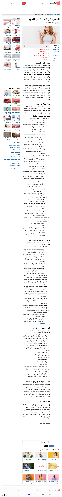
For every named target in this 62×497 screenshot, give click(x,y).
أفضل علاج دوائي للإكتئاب (14, 168)
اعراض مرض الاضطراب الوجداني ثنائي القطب (12, 160)
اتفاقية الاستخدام (36, 490)
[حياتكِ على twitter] (6, 495)
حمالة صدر (26, 393)
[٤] (38, 113)
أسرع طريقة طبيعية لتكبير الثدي (56, 60)
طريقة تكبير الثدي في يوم (56, 48)
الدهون (26, 65)
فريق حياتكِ (20, 490)
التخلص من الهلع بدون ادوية (14, 150)
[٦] (29, 340)
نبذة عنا (27, 490)
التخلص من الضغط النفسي (14, 166)
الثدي (44, 108)
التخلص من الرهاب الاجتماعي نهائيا (12, 157)
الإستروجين (38, 352)
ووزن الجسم (38, 107)
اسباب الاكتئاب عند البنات (15, 147)
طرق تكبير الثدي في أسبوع (55, 52)
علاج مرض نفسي (16, 154)
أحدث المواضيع (13, 3)
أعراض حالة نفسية (16, 163)
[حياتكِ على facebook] (4, 495)
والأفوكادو (42, 323)
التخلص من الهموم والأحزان (14, 145)
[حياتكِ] (55, 3)
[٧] (27, 396)
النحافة (39, 78)
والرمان (40, 316)
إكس (47, 446)
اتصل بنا (13, 490)
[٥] (34, 332)
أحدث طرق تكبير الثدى (55, 55)
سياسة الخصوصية (46, 490)
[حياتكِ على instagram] (2, 495)
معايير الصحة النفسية (15, 152)
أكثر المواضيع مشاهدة (6, 3)
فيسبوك (52, 446)
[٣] (39, 113)
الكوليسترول (40, 295)
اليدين (31, 200)
